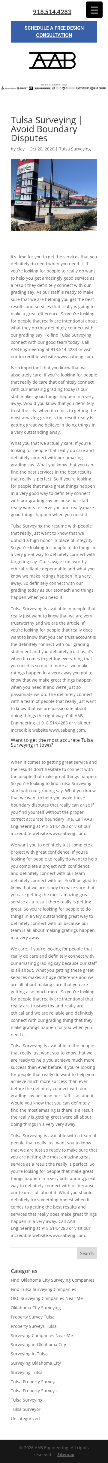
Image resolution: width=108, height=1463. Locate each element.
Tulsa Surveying (75, 149)
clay (21, 149)
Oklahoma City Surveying (36, 1307)
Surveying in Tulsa (29, 1354)
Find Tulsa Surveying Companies (43, 1289)
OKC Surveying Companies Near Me (47, 1298)
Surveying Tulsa (27, 1372)
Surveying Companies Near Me (42, 1335)
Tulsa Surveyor (25, 1409)
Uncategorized (25, 1418)
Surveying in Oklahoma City (38, 1344)
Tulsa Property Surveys (34, 1390)
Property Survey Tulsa (33, 1317)
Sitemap (65, 1454)
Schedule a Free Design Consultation (54, 31)
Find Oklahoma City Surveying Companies (52, 1280)
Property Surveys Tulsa (34, 1326)
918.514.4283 (52, 11)
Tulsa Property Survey (33, 1381)
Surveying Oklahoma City (36, 1363)
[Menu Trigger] (94, 9)
